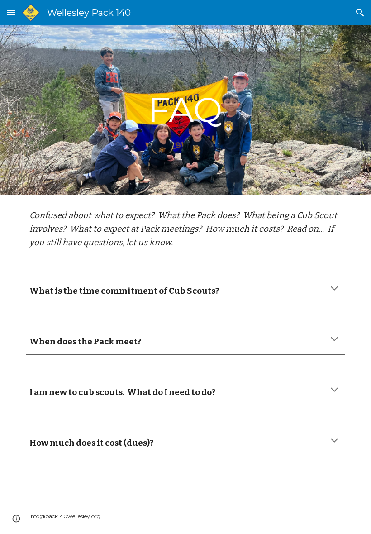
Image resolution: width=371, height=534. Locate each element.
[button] (11, 12)
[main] (186, 110)
